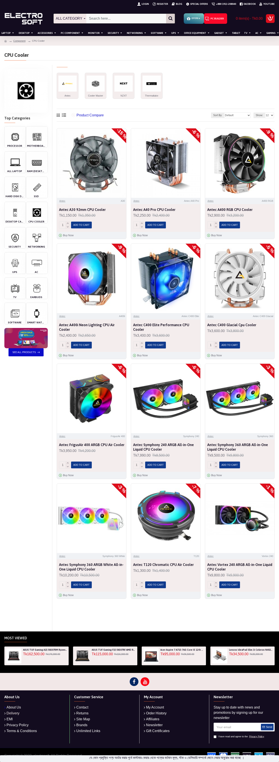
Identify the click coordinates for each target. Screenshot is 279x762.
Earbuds (36, 297)
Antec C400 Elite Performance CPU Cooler (161, 327)
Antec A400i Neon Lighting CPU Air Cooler (87, 327)
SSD (36, 196)
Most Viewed (15, 638)
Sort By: (217, 115)
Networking (36, 246)
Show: (259, 115)
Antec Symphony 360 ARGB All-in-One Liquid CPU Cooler (237, 447)
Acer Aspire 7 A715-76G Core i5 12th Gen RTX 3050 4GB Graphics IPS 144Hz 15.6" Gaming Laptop (182, 649)
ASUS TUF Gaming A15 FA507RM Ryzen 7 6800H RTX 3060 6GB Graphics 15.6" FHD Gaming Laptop (45, 649)
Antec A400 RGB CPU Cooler (230, 210)
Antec (62, 201)
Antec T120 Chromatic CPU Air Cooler (163, 565)
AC (36, 272)
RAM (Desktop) (36, 171)
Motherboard (36, 145)
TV (14, 297)
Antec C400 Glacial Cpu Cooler (231, 325)
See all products (24, 352)
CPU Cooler (36, 221)
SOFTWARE (15, 322)
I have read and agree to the (241, 736)
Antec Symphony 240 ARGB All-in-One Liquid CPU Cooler (163, 447)
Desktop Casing (14, 221)
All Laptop (14, 171)
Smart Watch (36, 322)
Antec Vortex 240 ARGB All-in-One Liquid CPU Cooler (239, 567)
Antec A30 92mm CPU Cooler (82, 210)
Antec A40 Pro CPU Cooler (154, 210)
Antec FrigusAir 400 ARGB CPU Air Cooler (91, 445)
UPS (14, 272)
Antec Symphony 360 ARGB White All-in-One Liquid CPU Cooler (91, 567)
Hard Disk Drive (14, 196)
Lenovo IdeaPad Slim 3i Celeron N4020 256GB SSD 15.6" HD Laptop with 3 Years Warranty (251, 649)
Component (19, 41)
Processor (14, 145)
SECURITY (15, 246)
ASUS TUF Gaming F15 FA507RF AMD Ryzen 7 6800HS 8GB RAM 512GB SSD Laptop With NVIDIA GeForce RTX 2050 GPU (114, 649)
